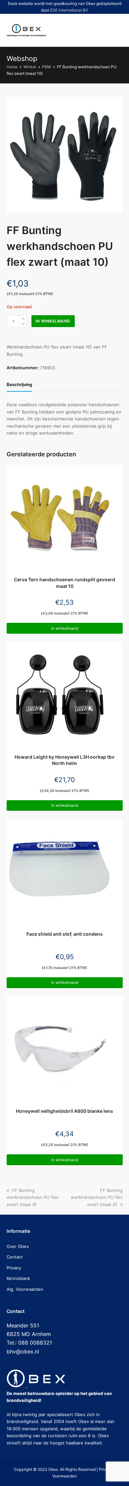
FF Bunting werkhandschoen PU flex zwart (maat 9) (33, 1197)
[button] (93, 30)
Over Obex (18, 1246)
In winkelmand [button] (64, 628)
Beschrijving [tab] (19, 384)
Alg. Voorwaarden (25, 1289)
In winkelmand (52, 320)
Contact (15, 1256)
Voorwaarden (64, 1475)
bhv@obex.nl (23, 1351)
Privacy (14, 1267)
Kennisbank (18, 1278)
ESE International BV (69, 10)
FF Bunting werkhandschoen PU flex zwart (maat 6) (97, 1197)
